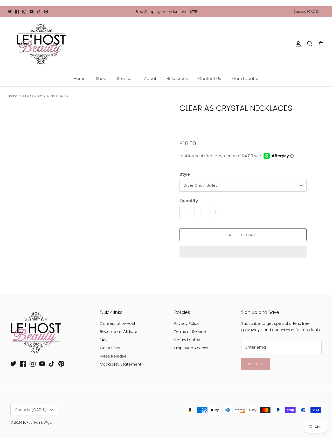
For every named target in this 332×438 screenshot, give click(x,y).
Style (184, 174)
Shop (101, 79)
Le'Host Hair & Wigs (37, 422)
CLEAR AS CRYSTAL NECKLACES (45, 96)
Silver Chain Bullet (200, 185)
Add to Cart (243, 235)
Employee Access (191, 348)
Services (125, 79)
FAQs (104, 339)
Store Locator (245, 79)
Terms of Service (190, 331)
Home (80, 79)
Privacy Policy (186, 323)
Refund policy (187, 339)
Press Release (113, 356)
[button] (243, 252)
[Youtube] (31, 12)
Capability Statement (120, 364)
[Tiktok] (39, 12)
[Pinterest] (46, 12)
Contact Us (209, 79)
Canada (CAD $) (306, 11)
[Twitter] (10, 12)
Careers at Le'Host (117, 323)
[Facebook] (17, 12)
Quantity (188, 201)
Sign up (255, 364)
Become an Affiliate (118, 331)
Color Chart (111, 348)
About (150, 79)
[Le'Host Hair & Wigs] (41, 43)
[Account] (297, 44)
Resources (177, 79)
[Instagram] (24, 12)
